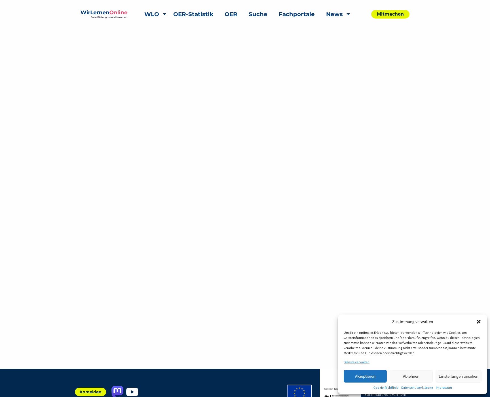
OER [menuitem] (231, 14)
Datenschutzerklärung (417, 387)
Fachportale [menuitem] (297, 14)
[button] (478, 321)
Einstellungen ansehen (458, 376)
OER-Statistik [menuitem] (193, 14)
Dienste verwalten (356, 362)
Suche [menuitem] (258, 14)
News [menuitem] (334, 14)
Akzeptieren (365, 376)
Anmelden (90, 391)
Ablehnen (411, 376)
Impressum (444, 387)
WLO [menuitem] (151, 14)
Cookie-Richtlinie (385, 387)
